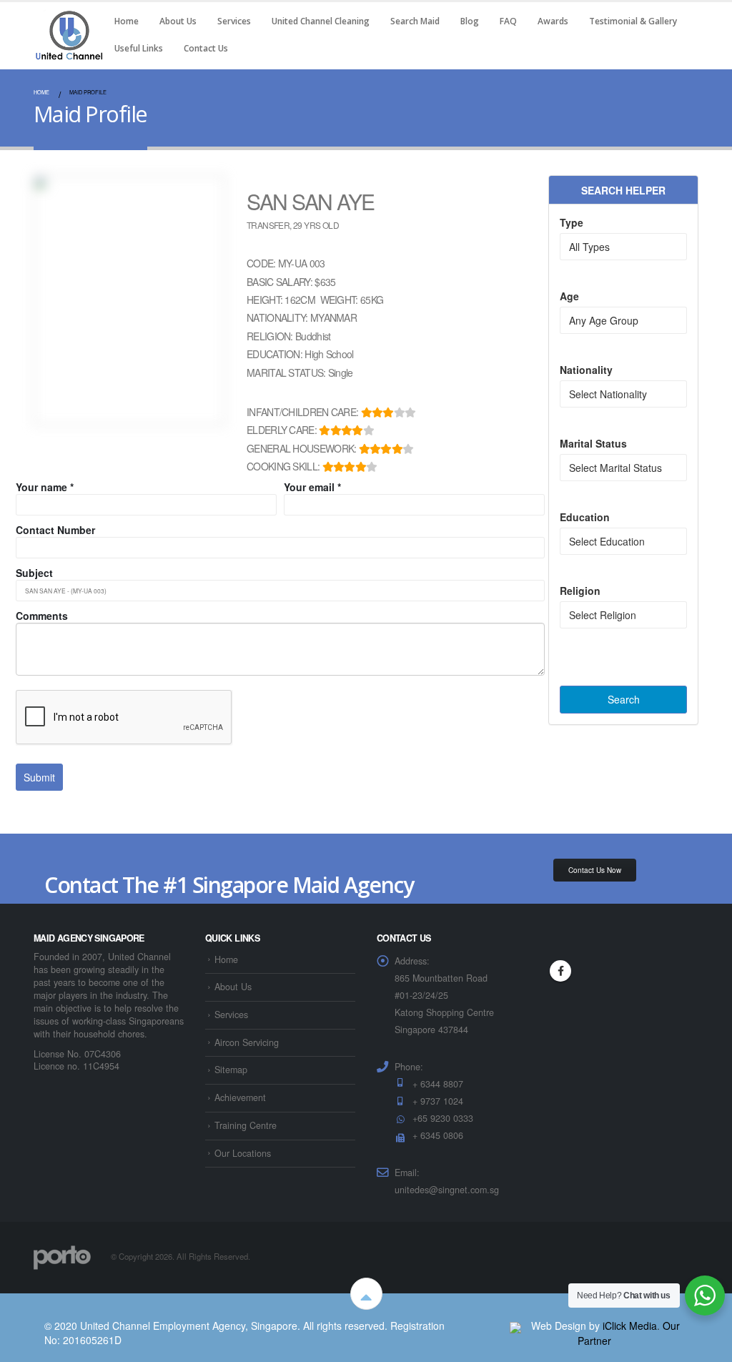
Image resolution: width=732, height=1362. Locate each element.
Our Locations (242, 1153)
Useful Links (138, 48)
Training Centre (245, 1125)
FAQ (508, 21)
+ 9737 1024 (437, 1101)
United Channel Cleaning (321, 21)
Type (571, 222)
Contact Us (206, 48)
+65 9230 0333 (442, 1118)
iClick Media (630, 1325)
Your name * (45, 487)
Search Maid (415, 21)
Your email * (312, 487)
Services (234, 21)
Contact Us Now (594, 870)
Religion (580, 590)
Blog (469, 21)
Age (569, 296)
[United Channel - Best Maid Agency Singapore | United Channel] (69, 35)
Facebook (560, 971)
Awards (553, 21)
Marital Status (593, 443)
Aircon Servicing (246, 1042)
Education (585, 517)
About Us (178, 21)
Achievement (240, 1097)
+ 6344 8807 (437, 1083)
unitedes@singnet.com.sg (447, 1189)
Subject (34, 573)
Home (126, 21)
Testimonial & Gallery (633, 21)
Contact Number (55, 530)
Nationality (586, 369)
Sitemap (230, 1069)
